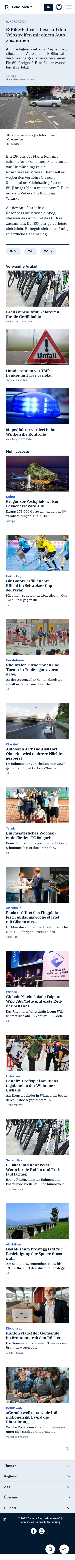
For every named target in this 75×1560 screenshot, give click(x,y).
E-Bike (48, 251)
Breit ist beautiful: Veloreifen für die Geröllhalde (32, 314)
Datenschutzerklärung (47, 1522)
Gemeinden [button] (21, 7)
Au (7, 21)
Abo (48, 7)
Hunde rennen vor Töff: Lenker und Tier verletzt (29, 373)
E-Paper (10, 1508)
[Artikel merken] (50, 1549)
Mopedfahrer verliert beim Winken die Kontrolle (30, 432)
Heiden (10, 380)
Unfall (13, 251)
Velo (30, 251)
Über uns (11, 1497)
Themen (10, 1466)
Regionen (11, 1476)
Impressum (26, 1522)
